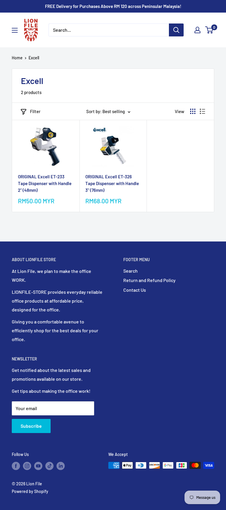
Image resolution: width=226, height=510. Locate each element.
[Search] (176, 30)
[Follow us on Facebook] (16, 466)
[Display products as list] (202, 111)
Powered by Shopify (30, 491)
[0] (209, 29)
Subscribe (31, 426)
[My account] (197, 30)
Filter (35, 111)
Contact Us (134, 290)
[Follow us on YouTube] (38, 466)
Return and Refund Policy (149, 280)
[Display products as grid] (192, 111)
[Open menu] (15, 30)
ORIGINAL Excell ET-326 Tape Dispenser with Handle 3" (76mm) (112, 183)
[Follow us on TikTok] (49, 466)
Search (130, 271)
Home (17, 57)
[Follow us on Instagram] (27, 466)
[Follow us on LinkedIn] (60, 466)
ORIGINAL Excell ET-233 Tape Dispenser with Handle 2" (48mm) (45, 183)
